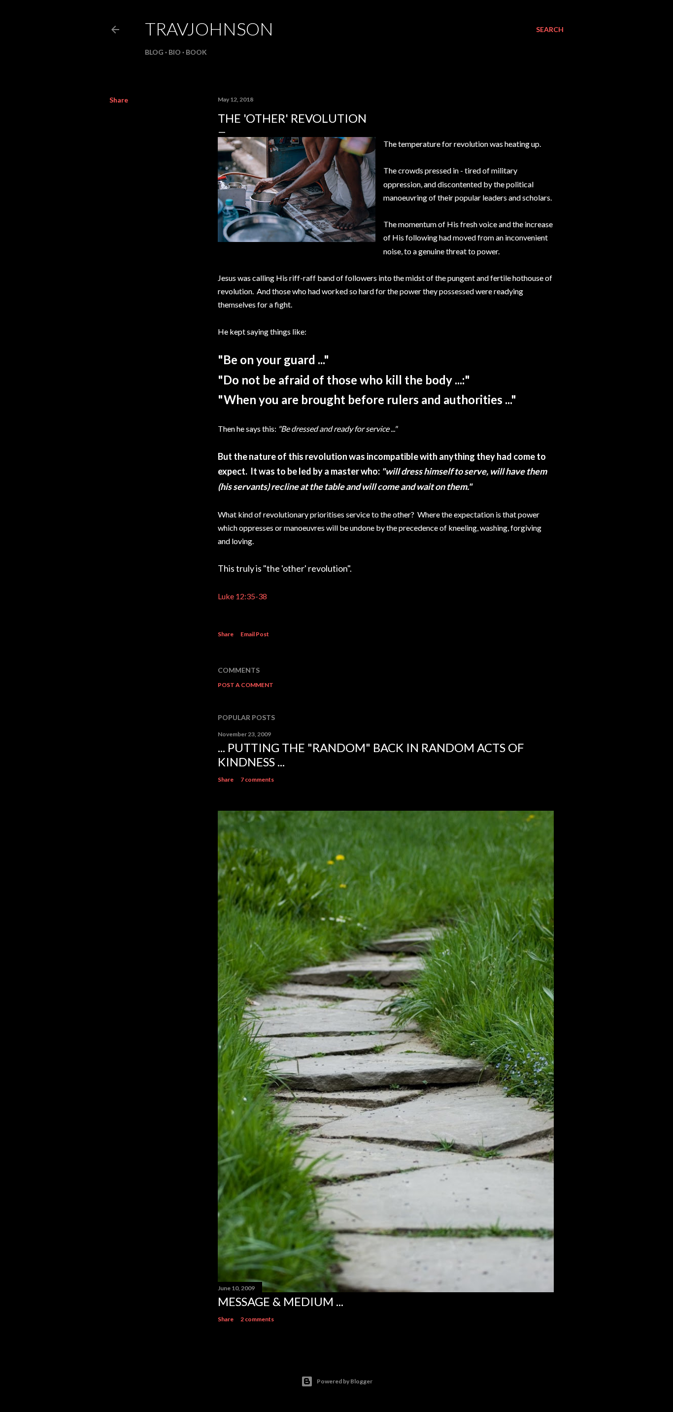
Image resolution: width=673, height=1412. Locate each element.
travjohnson (209, 28)
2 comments (257, 1319)
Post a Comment (245, 685)
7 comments (257, 779)
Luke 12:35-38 (242, 596)
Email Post (254, 634)
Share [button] (118, 100)
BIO (174, 52)
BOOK (196, 52)
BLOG (154, 52)
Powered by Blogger (344, 1381)
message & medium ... (280, 1301)
